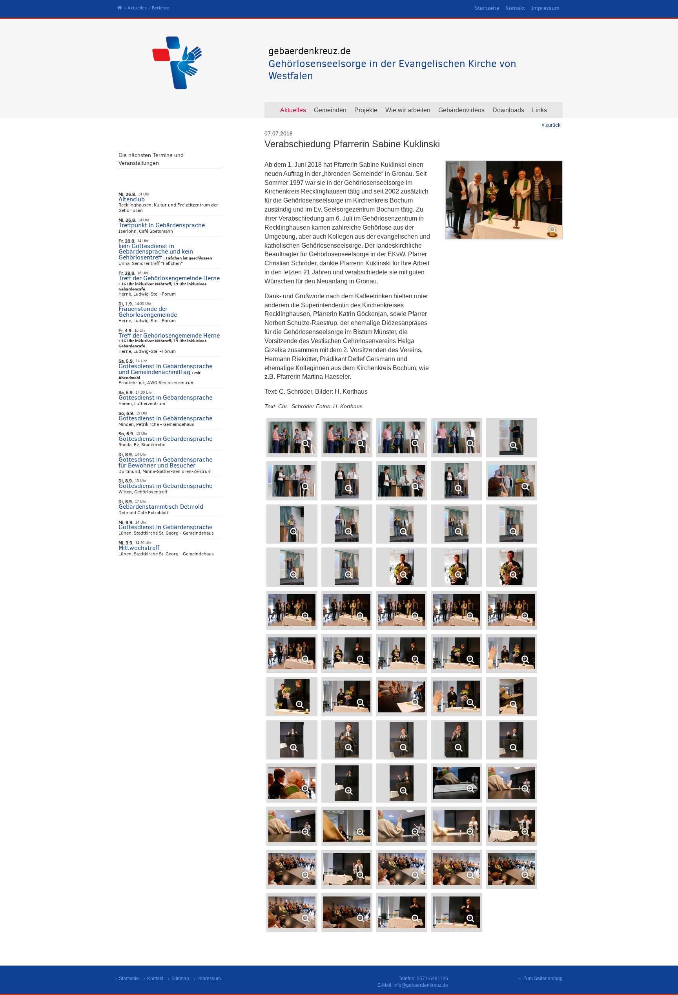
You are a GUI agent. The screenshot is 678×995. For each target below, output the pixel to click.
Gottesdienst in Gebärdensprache (165, 397)
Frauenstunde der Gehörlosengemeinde (147, 312)
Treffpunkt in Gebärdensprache (161, 225)
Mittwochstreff (138, 548)
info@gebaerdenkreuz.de (421, 985)
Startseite (487, 8)
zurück (553, 125)
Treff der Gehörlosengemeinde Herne (169, 278)
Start (119, 8)
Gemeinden (330, 110)
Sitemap (180, 978)
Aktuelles (137, 8)
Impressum (545, 8)
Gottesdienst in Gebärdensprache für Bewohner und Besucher (165, 462)
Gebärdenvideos (461, 110)
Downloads (508, 110)
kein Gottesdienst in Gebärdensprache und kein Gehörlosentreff (155, 252)
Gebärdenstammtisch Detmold (160, 506)
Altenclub (131, 199)
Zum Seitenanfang (543, 978)
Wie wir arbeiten (407, 110)
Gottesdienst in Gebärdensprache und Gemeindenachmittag (165, 369)
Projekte (365, 110)
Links (539, 110)
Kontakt (515, 8)
